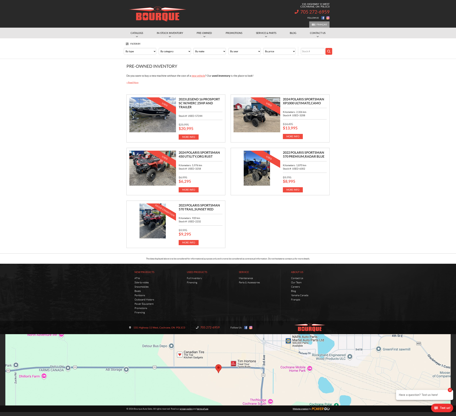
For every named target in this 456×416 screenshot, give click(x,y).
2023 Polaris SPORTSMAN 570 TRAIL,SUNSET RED (199, 207)
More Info (188, 137)
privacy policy (186, 409)
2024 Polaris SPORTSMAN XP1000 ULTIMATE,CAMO (303, 101)
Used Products (197, 272)
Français (322, 24)
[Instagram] (328, 17)
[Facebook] (323, 17)
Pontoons (139, 295)
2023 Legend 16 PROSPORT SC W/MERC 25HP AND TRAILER (199, 103)
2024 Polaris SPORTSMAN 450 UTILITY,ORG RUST (199, 154)
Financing (139, 312)
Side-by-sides (141, 282)
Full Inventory (194, 278)
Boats (137, 291)
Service (244, 272)
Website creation (301, 409)
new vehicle (198, 75)
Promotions (140, 308)
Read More (132, 82)
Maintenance (246, 278)
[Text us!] (442, 409)
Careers (295, 286)
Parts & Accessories (249, 282)
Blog (293, 291)
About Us (297, 272)
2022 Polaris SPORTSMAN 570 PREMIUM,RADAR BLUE (303, 154)
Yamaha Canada (299, 295)
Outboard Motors (144, 299)
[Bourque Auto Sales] (157, 14)
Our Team (296, 282)
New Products (144, 272)
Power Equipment (144, 303)
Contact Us (297, 278)
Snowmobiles (141, 286)
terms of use (202, 409)
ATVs (137, 278)
